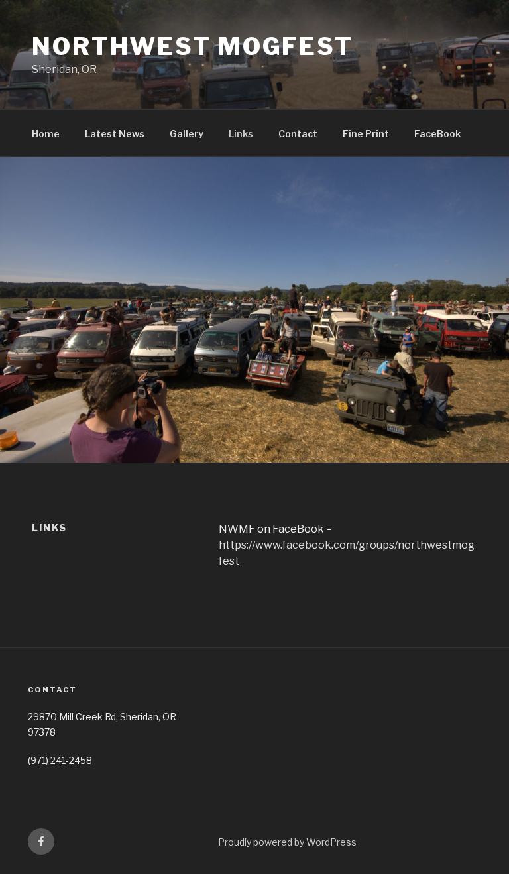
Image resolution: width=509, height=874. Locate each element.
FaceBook (437, 133)
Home (46, 133)
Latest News (114, 133)
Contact (297, 133)
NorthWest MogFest (192, 46)
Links (241, 133)
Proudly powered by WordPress (287, 841)
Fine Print (366, 133)
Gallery (186, 133)
